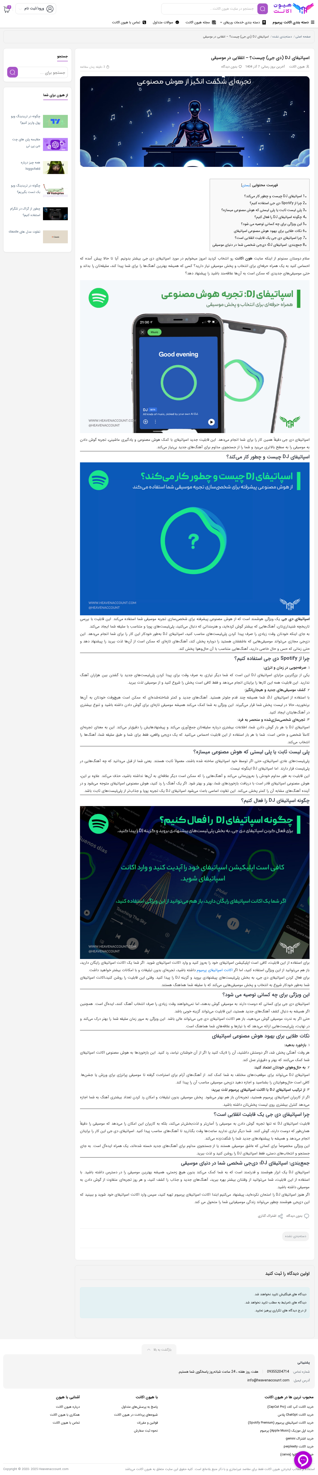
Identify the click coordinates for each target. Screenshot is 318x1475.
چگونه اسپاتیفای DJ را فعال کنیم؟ (279, 217)
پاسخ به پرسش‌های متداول (139, 1406)
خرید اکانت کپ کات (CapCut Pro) (290, 1406)
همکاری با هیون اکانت (65, 1414)
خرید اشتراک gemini (300, 1438)
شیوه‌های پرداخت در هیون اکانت (136, 1414)
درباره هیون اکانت (68, 1406)
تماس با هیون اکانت (66, 1422)
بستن (246, 185)
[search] (262, 8)
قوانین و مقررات (147, 1422)
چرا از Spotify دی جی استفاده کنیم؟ (277, 203)
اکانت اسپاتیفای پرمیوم (215, 970)
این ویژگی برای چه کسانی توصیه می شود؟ (273, 224)
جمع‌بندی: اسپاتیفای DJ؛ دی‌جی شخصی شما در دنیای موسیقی (258, 245)
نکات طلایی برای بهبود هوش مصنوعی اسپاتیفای (269, 231)
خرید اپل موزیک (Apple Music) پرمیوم (287, 1430)
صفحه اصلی (303, 36)
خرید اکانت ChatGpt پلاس (296, 1414)
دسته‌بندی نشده (282, 36)
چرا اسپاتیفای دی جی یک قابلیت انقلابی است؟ (270, 238)
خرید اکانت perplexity (299, 1446)
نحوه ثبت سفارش (146, 1430)
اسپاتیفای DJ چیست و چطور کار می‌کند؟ (274, 196)
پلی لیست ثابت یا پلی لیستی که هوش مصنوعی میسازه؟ (263, 210)
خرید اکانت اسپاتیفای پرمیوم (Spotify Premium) (281, 1422)
